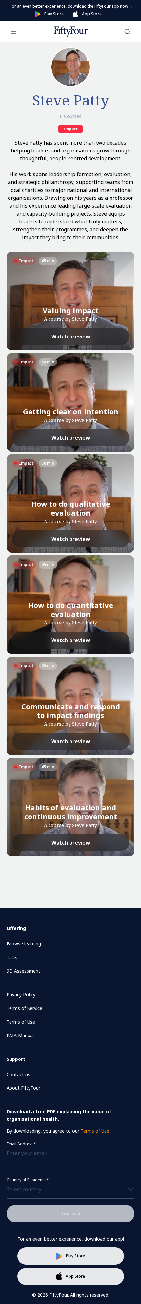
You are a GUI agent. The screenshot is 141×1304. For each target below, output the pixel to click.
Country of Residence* (28, 1180)
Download (70, 1213)
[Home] (71, 31)
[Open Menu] (14, 31)
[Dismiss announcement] (106, 14)
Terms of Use (95, 1131)
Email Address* (21, 1144)
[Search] (127, 31)
